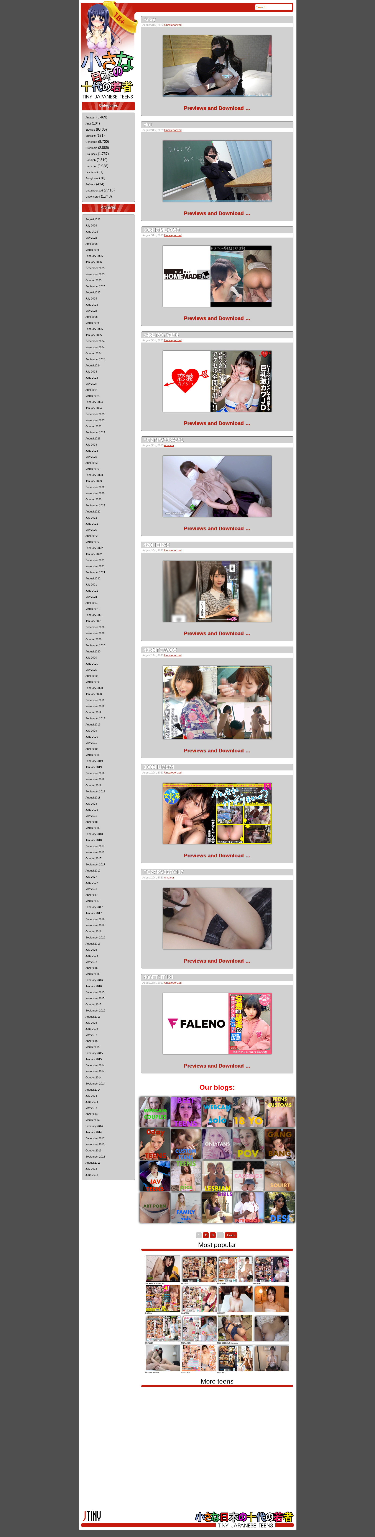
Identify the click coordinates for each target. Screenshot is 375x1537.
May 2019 (91, 742)
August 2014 (93, 1089)
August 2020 (93, 651)
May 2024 (91, 383)
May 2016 (91, 961)
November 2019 (95, 706)
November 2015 (95, 998)
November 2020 (95, 633)
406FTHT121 (158, 977)
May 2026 (91, 237)
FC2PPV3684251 (163, 440)
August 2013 (93, 1162)
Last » (231, 1235)
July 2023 (91, 444)
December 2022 (95, 487)
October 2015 (94, 1004)
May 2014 (91, 1108)
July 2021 (91, 584)
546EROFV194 (160, 335)
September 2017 (95, 864)
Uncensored (93, 196)
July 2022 (91, 517)
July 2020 (91, 657)
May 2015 (91, 1034)
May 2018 (91, 815)
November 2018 (95, 779)
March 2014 (93, 1120)
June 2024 (92, 377)
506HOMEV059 (161, 230)
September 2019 (95, 718)
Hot (147, 125)
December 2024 (95, 341)
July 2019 (91, 730)
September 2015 (95, 1010)
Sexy (149, 19)
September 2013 (95, 1156)
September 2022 (95, 505)
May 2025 (91, 310)
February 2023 (94, 475)
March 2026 (93, 249)
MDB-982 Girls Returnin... (227, 1343)
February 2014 (94, 1126)
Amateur (169, 445)
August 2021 (93, 578)
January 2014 (94, 1132)
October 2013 (94, 1150)
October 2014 (94, 1077)
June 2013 (92, 1174)
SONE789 (185, 1313)
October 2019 (94, 712)
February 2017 (94, 907)
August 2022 (93, 511)
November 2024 (95, 347)
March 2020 (93, 682)
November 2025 (95, 274)
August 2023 (93, 438)
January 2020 (94, 694)
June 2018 (92, 809)
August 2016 (93, 943)
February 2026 (94, 256)
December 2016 (95, 919)
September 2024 (95, 359)
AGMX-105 (185, 1373)
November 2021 (95, 566)
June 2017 (92, 882)
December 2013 (95, 1138)
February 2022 (94, 548)
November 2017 (95, 852)
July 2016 (91, 949)
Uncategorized (173, 25)
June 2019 (92, 736)
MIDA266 (256, 1283)
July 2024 (91, 371)
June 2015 (92, 1028)
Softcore (90, 184)
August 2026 (93, 219)
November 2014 (95, 1071)
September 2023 (95, 432)
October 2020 (94, 639)
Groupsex (91, 154)
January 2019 (94, 767)
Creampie (91, 148)
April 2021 (92, 602)
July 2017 (91, 876)
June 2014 (92, 1101)
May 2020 (91, 669)
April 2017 (92, 895)
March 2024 (93, 396)
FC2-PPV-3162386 (152, 1373)
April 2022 (92, 535)
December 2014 (95, 1065)
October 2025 (94, 280)
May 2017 (91, 888)
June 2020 (92, 663)
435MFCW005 (160, 650)
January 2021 (94, 621)
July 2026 (91, 225)
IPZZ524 (184, 1283)
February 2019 (94, 761)
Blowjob (90, 129)
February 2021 (94, 615)
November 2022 (95, 493)
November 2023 (95, 420)
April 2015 (92, 1041)
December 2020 (95, 627)
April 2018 (92, 821)
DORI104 (148, 1313)
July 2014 (91, 1095)
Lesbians (91, 172)
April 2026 (92, 243)
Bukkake (91, 135)
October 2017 (94, 858)
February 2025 (94, 329)
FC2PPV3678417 (163, 872)
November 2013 (95, 1144)
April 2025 (92, 316)
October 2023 (94, 426)
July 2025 (91, 298)
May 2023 (91, 456)
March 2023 (93, 469)
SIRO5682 (221, 1313)
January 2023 (94, 481)
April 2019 (92, 748)
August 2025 (93, 292)
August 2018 (93, 797)
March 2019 (93, 755)
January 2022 (94, 554)
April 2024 (92, 389)
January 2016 (94, 986)
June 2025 (92, 304)
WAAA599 (221, 1283)
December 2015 (95, 992)
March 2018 (93, 828)
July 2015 (91, 1022)
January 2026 (94, 262)
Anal (88, 123)
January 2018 (94, 840)
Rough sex (92, 178)
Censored (91, 141)
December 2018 (95, 773)
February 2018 (94, 834)
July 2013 (91, 1168)
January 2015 (94, 1059)
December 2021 (95, 560)
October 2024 (94, 353)
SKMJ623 (149, 1343)
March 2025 (93, 322)
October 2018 (94, 785)
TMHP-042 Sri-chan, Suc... (155, 1283)
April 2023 (92, 462)
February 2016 (94, 980)
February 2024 (94, 402)
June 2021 (92, 590)
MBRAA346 (186, 1343)
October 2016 (94, 931)
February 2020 (94, 688)
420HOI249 (156, 545)
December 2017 (95, 846)
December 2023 (95, 414)
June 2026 (92, 231)
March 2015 (93, 1047)
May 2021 (91, 596)
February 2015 (94, 1053)
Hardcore (91, 166)
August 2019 (93, 724)
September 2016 (95, 937)
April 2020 (92, 675)
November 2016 (95, 925)
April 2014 (92, 1114)
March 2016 (93, 974)
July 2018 (91, 803)
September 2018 (95, 791)
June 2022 (92, 523)
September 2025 (95, 286)
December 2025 (95, 268)
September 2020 (95, 645)
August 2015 (93, 1016)
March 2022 (93, 542)
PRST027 (220, 1373)
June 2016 (92, 955)
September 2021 (95, 572)
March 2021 (93, 608)
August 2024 (93, 365)
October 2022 (94, 499)
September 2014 (95, 1083)
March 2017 (93, 901)
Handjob (91, 160)
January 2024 (94, 408)
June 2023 (92, 450)
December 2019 (95, 700)
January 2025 (94, 335)
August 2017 (93, 870)
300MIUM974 (158, 767)
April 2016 (92, 968)
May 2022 (91, 529)
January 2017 (94, 913)
